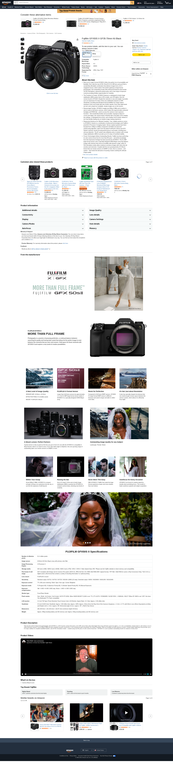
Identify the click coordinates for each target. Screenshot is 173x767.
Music (113, 7)
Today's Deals (75, 7)
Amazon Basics (29, 7)
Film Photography (41, 33)
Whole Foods (66, 7)
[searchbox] (74, 2)
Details (146, 46)
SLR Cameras (58, 33)
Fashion (101, 7)
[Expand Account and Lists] (154, 3)
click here (65, 243)
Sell (96, 7)
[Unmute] (151, 674)
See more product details (90, 154)
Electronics (23, 33)
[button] (4, 7)
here (31, 239)
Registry (107, 7)
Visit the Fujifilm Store (88, 41)
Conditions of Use (64, 755)
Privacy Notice (73, 755)
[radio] (22, 39)
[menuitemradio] (148, 674)
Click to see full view (52, 93)
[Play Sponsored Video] (86, 713)
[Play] (22, 674)
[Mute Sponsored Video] (61, 720)
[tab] (83, 542)
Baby (161, 7)
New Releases (48, 7)
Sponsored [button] (23, 700)
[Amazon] (6, 2)
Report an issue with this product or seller (96, 157)
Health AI (10, 7)
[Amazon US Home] (69, 751)
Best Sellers (38, 7)
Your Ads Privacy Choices (106, 755)
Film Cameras (49, 33)
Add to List (136, 62)
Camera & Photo (31, 33)
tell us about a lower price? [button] (40, 249)
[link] (47, 24)
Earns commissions (39, 640)
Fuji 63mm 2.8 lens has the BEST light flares (39, 642)
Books (83, 7)
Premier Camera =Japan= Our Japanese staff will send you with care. (141, 49)
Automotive (141, 7)
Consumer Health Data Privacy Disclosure (88, 755)
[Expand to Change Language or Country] (141, 3)
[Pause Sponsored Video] (61, 716)
